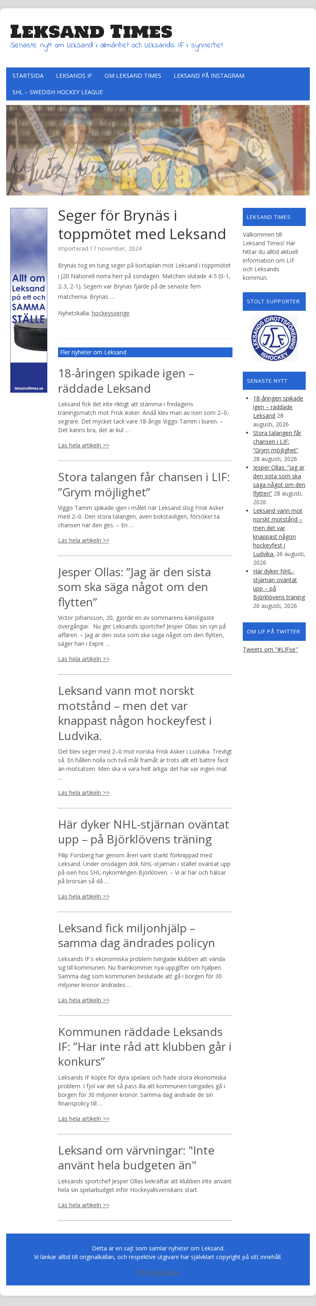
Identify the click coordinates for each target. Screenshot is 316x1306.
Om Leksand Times (133, 75)
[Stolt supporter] (274, 338)
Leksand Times (91, 31)
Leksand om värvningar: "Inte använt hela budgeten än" (136, 1157)
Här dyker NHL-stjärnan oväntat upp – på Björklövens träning (143, 831)
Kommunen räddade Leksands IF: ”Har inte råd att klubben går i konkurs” (145, 1046)
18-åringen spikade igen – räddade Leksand (126, 380)
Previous (12, 148)
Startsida (28, 75)
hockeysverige (111, 313)
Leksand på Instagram (209, 75)
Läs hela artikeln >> (83, 445)
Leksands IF (74, 75)
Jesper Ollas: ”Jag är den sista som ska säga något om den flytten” (134, 587)
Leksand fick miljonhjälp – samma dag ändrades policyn (136, 935)
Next (303, 148)
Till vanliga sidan (158, 1272)
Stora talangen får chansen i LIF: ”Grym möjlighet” (144, 484)
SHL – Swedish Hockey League (57, 92)
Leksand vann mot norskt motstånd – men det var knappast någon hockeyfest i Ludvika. (135, 712)
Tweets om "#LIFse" (270, 649)
